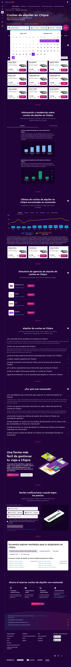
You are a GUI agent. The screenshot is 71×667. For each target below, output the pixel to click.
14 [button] (26, 47)
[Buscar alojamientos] (2, 9)
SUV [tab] (37, 212)
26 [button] (20, 54)
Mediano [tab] (26, 212)
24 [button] (13, 54)
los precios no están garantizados (40, 615)
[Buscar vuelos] (2, 6)
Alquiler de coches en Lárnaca (15, 561)
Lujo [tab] (48, 212)
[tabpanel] (38, 158)
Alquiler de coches (10, 10)
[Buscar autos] (2, 12)
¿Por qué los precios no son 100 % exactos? (19, 624)
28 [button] (26, 54)
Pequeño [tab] (20, 212)
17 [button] (13, 50)
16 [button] (33, 47)
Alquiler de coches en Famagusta (16, 567)
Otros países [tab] (55, 551)
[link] (22, 70)
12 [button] (19, 47)
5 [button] (54, 40)
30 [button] (33, 54)
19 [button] (19, 50)
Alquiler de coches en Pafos (44, 561)
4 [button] (16, 44)
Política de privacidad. (11, 530)
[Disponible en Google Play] (57, 636)
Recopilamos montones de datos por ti (18, 622)
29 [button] (30, 54)
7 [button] (26, 44)
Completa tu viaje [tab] (14, 554)
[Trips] (2, 22)
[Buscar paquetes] (2, 15)
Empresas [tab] (22, 125)
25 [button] (16, 54)
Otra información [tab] (53, 125)
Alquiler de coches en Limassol (15, 563)
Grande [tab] (32, 212)
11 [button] (16, 47)
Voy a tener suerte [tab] (25, 554)
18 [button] (16, 50)
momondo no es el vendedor (15, 619)
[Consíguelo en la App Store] (57, 640)
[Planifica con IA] (2, 18)
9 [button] (33, 44)
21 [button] (26, 50)
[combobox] (14, 24)
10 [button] (13, 47)
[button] (2, 2)
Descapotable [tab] (54, 212)
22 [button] (30, 50)
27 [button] (23, 54)
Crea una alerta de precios (60, 595)
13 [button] (23, 47)
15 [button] (29, 47)
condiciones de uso (28, 529)
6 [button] (23, 44)
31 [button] (13, 57)
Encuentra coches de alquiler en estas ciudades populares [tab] (23, 551)
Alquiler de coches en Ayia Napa (16, 565)
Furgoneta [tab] (42, 212)
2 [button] (33, 40)
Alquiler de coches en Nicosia (44, 563)
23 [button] (33, 50)
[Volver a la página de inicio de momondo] (9, 2)
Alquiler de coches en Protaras (45, 565)
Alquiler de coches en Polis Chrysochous (47, 567)
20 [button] (23, 50)
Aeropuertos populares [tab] (44, 551)
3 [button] (13, 44)
